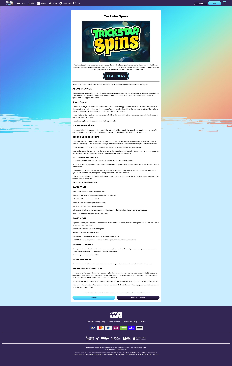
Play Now (94, 298)
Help (103, 322)
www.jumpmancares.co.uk (138, 347)
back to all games (138, 298)
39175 (84, 354)
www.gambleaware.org (121, 347)
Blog (135, 322)
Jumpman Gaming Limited (102, 352)
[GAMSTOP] (105, 338)
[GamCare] (90, 338)
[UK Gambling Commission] (116, 338)
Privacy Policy (127, 322)
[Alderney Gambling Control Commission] (139, 338)
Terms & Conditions (114, 322)
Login (201, 3)
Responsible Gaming (93, 322)
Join (214, 3)
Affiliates (142, 322)
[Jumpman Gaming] (116, 317)
